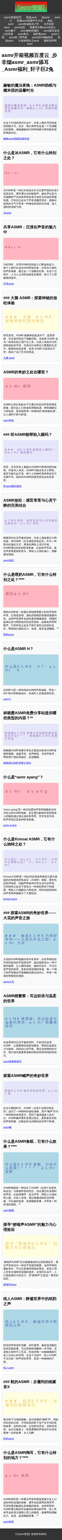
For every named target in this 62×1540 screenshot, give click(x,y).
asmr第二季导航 (18, 37)
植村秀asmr (39, 34)
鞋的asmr (8, 1438)
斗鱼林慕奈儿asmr (28, 40)
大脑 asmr (9, 358)
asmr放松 (8, 560)
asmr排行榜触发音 (42, 37)
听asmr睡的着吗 (12, 486)
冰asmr (7, 212)
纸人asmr (8, 1367)
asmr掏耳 (8, 1521)
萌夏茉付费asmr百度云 (43, 27)
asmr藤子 (10, 30)
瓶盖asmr (31, 17)
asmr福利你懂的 (30, 30)
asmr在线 (19, 27)
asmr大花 (8, 981)
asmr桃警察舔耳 (12, 1061)
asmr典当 (23, 34)
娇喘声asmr (10, 1284)
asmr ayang (10, 825)
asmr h (7, 699)
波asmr (46, 17)
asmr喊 (7, 1127)
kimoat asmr (10, 899)
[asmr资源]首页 (12, 17)
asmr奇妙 (8, 420)
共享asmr (8, 283)
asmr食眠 (8, 1210)
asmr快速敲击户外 (28, 24)
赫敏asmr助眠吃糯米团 (16, 138)
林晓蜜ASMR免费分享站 (17, 763)
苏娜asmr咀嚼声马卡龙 (30, 20)
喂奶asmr (8, 634)
